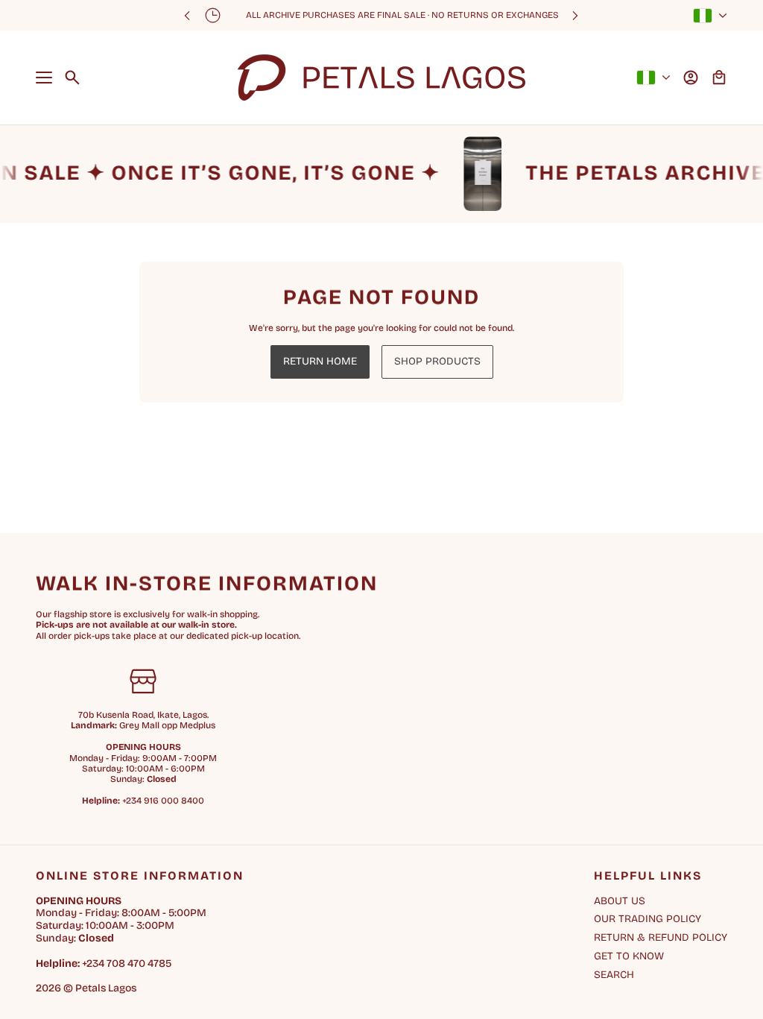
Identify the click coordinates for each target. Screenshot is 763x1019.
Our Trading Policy (647, 918)
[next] (575, 15)
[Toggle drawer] (44, 77)
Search (614, 975)
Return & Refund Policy (660, 937)
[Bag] (719, 77)
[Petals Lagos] (381, 77)
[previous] (187, 15)
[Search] (72, 77)
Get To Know (629, 956)
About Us (619, 901)
